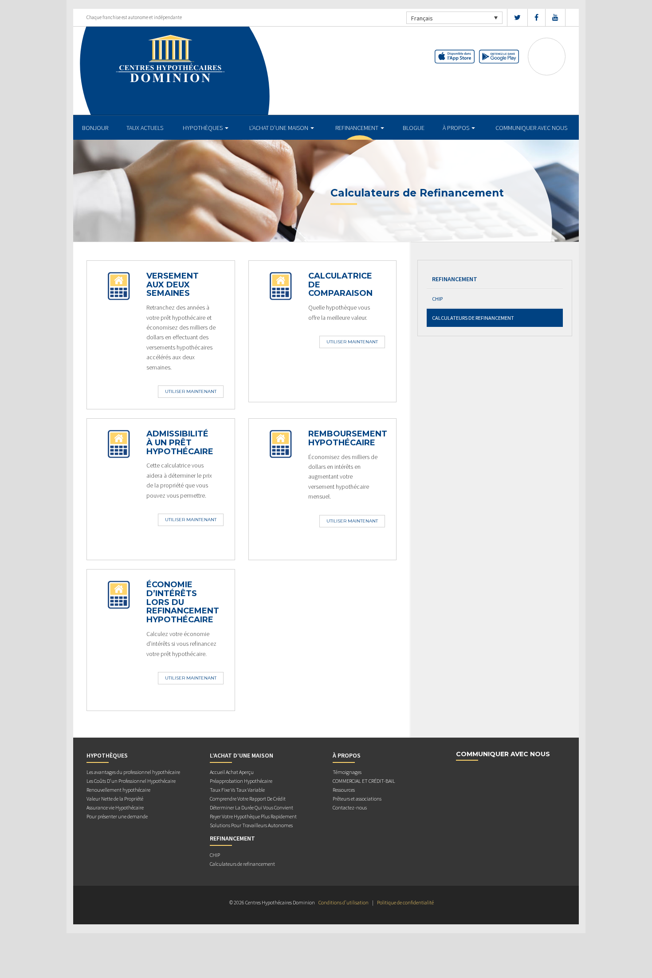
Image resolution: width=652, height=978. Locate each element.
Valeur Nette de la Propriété (114, 798)
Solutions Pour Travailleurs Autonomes (251, 825)
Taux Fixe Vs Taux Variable (237, 789)
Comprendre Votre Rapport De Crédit (248, 798)
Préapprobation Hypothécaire (241, 781)
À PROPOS (457, 128)
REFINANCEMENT (357, 128)
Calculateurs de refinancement (473, 317)
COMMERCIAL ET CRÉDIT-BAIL (364, 781)
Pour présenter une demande (117, 816)
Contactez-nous (350, 807)
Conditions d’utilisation (343, 902)
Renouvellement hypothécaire (118, 789)
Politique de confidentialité (405, 902)
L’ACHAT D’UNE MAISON (279, 128)
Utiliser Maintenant (190, 391)
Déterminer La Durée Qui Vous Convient (251, 807)
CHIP (437, 298)
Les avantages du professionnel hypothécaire (133, 772)
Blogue (413, 128)
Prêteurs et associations (357, 798)
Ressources (344, 789)
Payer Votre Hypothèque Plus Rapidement (253, 816)
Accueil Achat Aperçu (232, 772)
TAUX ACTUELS (144, 128)
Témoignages (347, 772)
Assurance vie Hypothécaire (115, 807)
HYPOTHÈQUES (203, 128)
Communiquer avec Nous (531, 128)
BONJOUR (95, 128)
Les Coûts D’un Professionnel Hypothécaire (131, 781)
